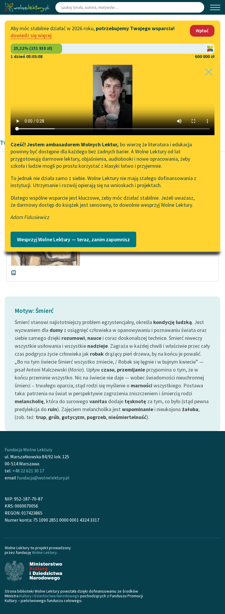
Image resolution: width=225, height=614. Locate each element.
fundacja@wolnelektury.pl (43, 478)
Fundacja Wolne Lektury (28, 449)
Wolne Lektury (44, 552)
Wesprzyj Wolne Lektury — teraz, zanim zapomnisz (73, 239)
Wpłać (202, 30)
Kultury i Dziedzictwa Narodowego (49, 595)
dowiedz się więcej (31, 35)
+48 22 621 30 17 (28, 471)
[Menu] (215, 7)
